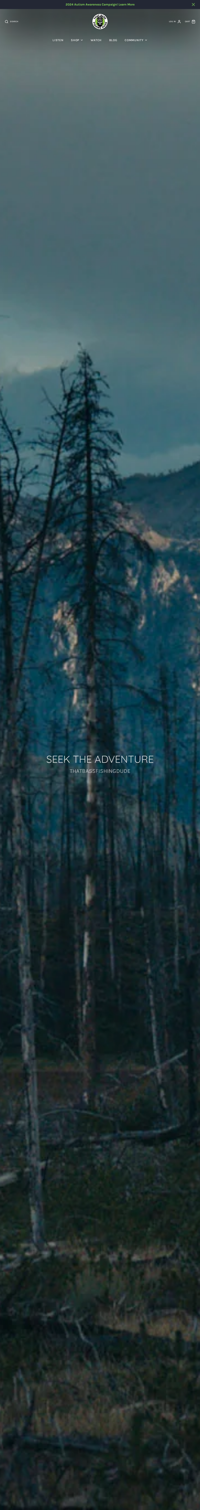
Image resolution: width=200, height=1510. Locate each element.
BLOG (113, 40)
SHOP (75, 40)
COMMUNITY (134, 40)
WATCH (96, 40)
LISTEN (58, 40)
